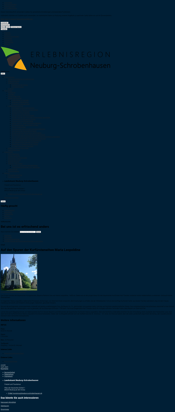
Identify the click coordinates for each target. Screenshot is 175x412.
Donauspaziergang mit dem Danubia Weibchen (28, 129)
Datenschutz (8, 374)
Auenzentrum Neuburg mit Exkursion (25, 110)
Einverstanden (5, 25)
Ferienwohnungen (14, 160)
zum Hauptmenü (10, 4)
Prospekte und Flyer (15, 175)
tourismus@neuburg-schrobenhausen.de (25, 194)
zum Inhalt (8, 3)
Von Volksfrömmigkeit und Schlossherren (26, 140)
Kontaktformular (14, 177)
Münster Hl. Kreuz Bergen (21, 114)
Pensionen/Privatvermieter (17, 158)
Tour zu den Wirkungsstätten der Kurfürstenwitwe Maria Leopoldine (36, 137)
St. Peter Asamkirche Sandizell (22, 146)
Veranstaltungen (14, 150)
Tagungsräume (13, 171)
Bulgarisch (8, 38)
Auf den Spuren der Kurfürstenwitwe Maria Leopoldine (31, 117)
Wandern (11, 94)
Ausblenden (4, 22)
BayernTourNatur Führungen (18, 148)
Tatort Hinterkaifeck (19, 127)
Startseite (7, 235)
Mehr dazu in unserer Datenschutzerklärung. (17, 19)
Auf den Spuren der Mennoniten (23, 116)
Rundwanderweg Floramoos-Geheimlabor (26, 133)
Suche (8, 27)
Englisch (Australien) (11, 36)
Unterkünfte (8, 152)
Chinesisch (8, 40)
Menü (2, 27)
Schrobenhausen (18, 87)
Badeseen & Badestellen (20, 102)
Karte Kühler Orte (14, 96)
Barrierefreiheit (9, 372)
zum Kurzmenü (9, 6)
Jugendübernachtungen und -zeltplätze (26, 167)
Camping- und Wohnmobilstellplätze (25, 165)
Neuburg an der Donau (20, 85)
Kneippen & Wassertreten (21, 104)
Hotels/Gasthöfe (14, 156)
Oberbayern (5, 406)
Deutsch (7, 33)
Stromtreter (5, 409)
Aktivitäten (8, 91)
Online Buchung (13, 154)
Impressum (8, 376)
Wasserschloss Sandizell (20, 112)
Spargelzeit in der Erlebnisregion (23, 108)
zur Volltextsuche (10, 8)
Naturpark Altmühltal (8, 402)
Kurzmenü (8, 218)
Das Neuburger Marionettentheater (24, 131)
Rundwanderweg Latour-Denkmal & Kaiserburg (28, 135)
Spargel (10, 89)
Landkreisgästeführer (15, 106)
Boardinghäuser (13, 162)
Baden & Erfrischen (15, 98)
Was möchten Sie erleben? (10, 232)
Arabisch (7, 35)
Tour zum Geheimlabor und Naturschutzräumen (29, 139)
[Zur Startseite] (55, 70)
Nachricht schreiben (11, 198)
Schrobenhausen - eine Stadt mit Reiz (25, 125)
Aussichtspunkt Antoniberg (14, 353)
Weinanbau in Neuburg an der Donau (25, 144)
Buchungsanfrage (10, 361)
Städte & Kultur (13, 83)
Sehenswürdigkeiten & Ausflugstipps (21, 79)
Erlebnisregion (9, 77)
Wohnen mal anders (15, 164)
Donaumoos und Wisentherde (22, 121)
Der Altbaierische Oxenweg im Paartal (25, 142)
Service (7, 173)
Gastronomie (12, 169)
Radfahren (11, 92)
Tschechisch (8, 42)
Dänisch (7, 44)
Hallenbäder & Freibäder (20, 100)
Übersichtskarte (13, 81)
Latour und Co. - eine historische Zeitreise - (27, 123)
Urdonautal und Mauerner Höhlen (24, 119)
